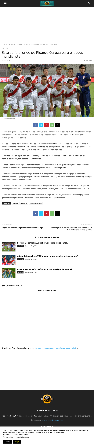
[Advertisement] (47, 26)
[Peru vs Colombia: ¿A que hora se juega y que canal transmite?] (8, 247)
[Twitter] (41, 125)
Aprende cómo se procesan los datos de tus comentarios (56, 348)
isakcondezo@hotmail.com (52, 420)
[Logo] (47, 403)
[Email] (57, 125)
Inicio (3, 44)
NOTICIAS (20, 272)
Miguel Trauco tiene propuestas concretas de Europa (22, 228)
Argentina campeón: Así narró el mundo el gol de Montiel (44, 269)
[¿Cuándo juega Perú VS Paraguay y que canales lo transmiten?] (8, 260)
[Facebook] (35, 125)
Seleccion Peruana (35, 203)
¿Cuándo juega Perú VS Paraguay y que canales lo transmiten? (47, 256)
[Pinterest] (46, 125)
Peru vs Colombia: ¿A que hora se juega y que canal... (42, 243)
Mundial (15, 203)
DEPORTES (11, 44)
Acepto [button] (17, 442)
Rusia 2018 (24, 203)
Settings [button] (7, 442)
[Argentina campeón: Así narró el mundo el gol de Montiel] (8, 273)
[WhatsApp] (52, 125)
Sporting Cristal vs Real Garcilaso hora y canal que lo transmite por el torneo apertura (71, 229)
